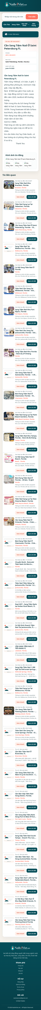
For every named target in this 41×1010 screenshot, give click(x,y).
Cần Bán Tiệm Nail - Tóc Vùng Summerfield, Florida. (26, 858)
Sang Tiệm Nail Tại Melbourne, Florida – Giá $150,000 (25, 248)
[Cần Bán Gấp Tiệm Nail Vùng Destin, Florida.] (9, 795)
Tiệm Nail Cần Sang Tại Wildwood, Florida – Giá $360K (24, 290)
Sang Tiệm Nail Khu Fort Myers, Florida (24, 310)
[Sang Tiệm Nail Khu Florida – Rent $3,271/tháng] (9, 353)
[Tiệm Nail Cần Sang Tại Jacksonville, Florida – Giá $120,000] (9, 332)
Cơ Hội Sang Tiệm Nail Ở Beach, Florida (24, 458)
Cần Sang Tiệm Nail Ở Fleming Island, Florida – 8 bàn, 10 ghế (25, 711)
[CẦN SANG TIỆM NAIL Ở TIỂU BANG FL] (9, 647)
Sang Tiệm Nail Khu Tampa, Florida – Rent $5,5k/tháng (26, 437)
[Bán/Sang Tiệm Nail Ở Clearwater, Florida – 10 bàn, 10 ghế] (9, 395)
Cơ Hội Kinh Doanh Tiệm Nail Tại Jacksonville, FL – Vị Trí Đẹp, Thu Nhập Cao (26, 627)
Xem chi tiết (32, 197)
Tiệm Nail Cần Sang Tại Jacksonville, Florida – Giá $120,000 (25, 332)
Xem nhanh (20, 197)
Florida (20, 62)
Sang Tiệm (16, 24)
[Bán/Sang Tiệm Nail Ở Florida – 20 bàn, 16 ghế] (9, 479)
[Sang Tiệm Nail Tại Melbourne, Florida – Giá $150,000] (9, 247)
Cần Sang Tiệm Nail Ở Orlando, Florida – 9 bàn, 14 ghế (26, 522)
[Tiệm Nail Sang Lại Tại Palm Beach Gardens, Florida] (9, 416)
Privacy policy (20, 990)
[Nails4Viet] (20, 948)
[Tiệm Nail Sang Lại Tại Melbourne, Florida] (9, 689)
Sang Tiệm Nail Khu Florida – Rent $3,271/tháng (26, 352)
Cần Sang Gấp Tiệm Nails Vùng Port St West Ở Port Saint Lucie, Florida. (25, 817)
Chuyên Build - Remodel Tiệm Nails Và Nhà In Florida (24, 564)
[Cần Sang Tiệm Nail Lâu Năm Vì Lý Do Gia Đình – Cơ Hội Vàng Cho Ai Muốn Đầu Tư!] (9, 774)
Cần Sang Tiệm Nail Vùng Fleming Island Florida (25, 921)
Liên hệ (20, 973)
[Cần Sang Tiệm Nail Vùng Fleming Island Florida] (9, 921)
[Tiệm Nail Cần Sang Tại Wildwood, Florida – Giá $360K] (9, 289)
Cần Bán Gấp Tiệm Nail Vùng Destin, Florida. (24, 795)
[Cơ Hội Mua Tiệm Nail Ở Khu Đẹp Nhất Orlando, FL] (9, 900)
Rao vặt (21, 968)
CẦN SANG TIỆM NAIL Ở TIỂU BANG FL (24, 647)
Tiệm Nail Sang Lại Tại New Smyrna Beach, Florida (26, 500)
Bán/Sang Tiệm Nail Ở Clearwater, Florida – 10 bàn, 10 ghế (24, 396)
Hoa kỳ (26, 62)
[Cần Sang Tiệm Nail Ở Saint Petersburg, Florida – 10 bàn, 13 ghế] (9, 226)
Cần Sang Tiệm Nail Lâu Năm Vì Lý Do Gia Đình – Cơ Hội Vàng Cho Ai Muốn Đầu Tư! (26, 776)
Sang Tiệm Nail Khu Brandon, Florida (23, 184)
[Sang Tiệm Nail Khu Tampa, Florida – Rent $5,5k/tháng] (9, 437)
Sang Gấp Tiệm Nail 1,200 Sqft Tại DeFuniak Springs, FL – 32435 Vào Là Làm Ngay (26, 669)
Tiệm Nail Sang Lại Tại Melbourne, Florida (24, 689)
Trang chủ (20, 965)
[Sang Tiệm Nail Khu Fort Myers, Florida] (9, 311)
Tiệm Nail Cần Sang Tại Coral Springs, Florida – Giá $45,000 (25, 732)
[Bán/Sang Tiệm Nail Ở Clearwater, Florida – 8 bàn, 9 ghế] (9, 542)
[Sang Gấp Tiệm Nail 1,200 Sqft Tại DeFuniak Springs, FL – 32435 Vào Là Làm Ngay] (9, 668)
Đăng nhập (21, 982)
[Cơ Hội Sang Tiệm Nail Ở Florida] (9, 268)
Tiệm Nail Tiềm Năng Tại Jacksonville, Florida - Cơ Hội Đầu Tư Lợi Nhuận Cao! (26, 585)
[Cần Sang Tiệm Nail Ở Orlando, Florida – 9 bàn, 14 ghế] (9, 521)
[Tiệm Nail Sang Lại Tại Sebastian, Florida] (9, 205)
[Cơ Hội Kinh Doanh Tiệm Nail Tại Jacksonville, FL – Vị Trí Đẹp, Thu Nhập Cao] (9, 626)
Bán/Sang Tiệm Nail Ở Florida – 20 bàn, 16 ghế (24, 479)
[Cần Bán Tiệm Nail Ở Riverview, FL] (9, 753)
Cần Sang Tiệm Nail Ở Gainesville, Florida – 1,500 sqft (25, 375)
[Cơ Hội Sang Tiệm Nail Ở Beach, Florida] (9, 458)
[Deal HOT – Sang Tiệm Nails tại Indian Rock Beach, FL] (9, 605)
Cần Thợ (6, 24)
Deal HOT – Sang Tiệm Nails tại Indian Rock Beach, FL (26, 605)
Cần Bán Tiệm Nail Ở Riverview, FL (23, 752)
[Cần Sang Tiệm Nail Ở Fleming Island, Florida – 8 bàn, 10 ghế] (9, 711)
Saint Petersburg (11, 62)
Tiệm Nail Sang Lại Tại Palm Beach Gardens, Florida (26, 416)
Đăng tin (20, 971)
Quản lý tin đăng (20, 984)
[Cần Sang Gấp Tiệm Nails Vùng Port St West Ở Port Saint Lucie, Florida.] (9, 816)
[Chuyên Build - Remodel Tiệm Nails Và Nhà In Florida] (9, 563)
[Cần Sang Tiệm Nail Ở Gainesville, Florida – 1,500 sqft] (9, 374)
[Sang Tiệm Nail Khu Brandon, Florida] (9, 184)
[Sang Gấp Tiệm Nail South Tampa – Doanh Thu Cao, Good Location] (9, 837)
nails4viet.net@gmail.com (20, 998)
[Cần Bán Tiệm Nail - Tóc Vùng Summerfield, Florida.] (9, 858)
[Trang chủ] (6, 34)
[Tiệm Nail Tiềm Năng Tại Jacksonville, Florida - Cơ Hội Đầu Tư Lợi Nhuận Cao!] (9, 584)
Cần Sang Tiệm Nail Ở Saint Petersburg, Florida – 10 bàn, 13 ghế (26, 227)
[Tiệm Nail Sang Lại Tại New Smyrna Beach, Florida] (9, 500)
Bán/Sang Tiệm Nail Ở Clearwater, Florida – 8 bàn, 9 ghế (26, 543)
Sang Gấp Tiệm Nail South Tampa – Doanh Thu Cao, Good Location (25, 838)
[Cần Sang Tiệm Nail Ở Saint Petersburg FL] (16, 4)
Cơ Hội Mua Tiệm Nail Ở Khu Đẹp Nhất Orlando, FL (25, 900)
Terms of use (20, 987)
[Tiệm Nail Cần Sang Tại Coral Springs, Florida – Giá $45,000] (9, 732)
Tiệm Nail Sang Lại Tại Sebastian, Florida (24, 205)
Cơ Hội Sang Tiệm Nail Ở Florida (24, 268)
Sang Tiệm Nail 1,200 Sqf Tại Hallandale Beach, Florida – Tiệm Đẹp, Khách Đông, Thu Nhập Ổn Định (26, 881)
